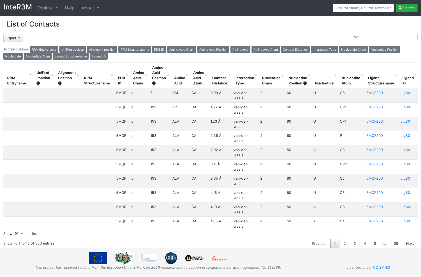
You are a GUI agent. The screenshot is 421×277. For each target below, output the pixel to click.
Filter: (354, 37)
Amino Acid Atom (198, 77)
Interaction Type (244, 80)
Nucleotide (324, 83)
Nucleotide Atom (351, 80)
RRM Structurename (97, 80)
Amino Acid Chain (138, 77)
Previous (319, 243)
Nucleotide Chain (271, 80)
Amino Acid (179, 80)
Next (410, 243)
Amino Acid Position (159, 72)
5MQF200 (374, 93)
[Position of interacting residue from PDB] (154, 83)
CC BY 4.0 (381, 267)
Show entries (20, 233)
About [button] (88, 8)
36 (396, 243)
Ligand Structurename (381, 80)
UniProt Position (43, 75)
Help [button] (70, 8)
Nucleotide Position (298, 80)
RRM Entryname (16, 80)
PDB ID (121, 80)
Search (408, 8)
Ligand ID (408, 80)
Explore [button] (45, 8)
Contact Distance (219, 80)
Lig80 (405, 93)
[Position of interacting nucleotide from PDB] (305, 83)
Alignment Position (67, 75)
